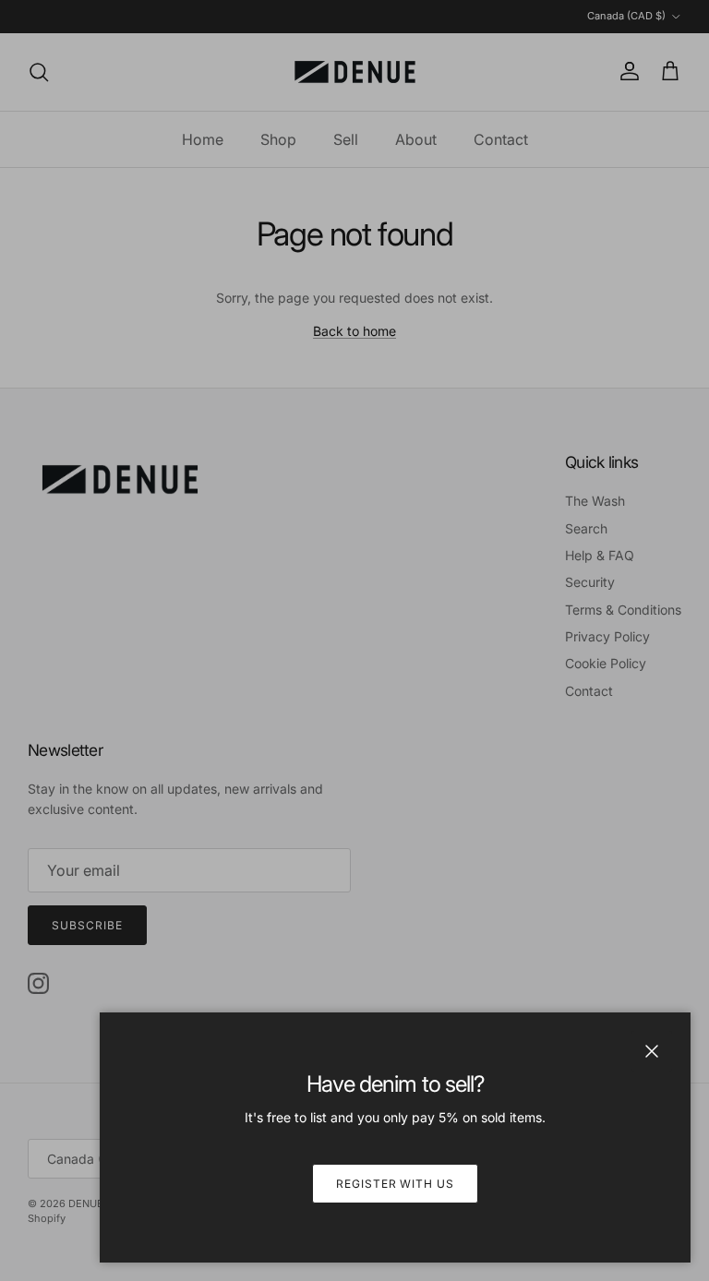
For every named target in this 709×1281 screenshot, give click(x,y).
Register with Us (395, 1184)
